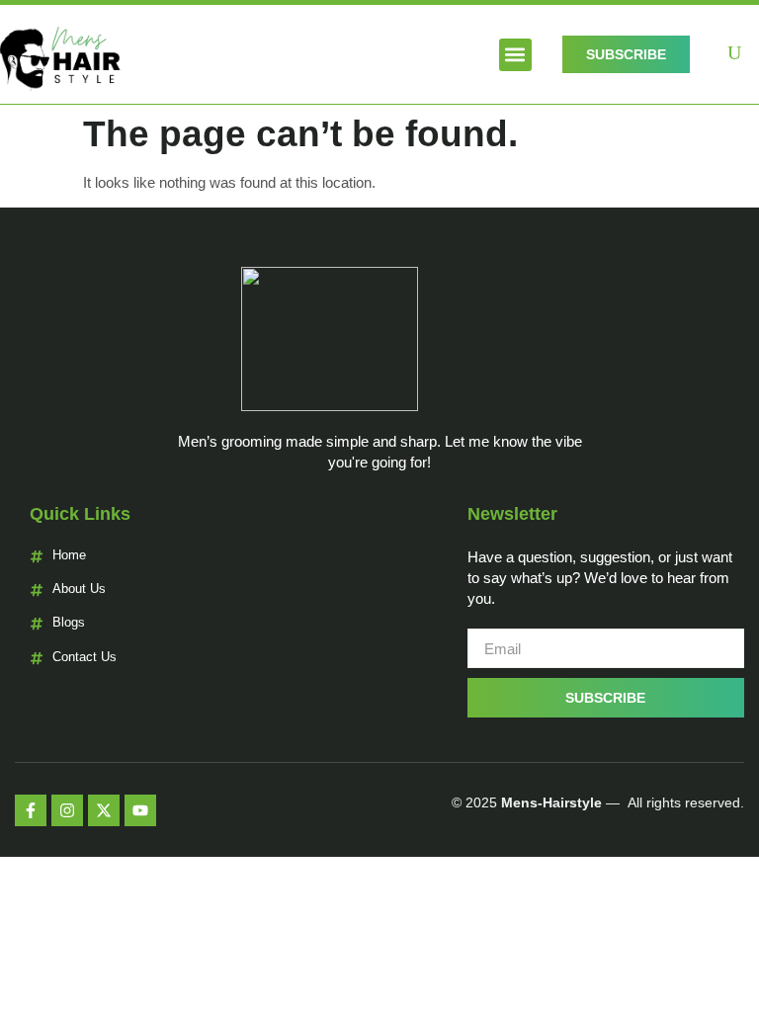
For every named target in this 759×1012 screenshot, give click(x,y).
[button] (515, 55)
